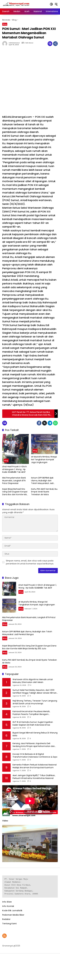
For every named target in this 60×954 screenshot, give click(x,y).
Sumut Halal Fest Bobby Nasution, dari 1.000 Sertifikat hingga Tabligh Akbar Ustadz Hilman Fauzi (35, 691)
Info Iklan (7, 901)
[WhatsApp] (55, 423)
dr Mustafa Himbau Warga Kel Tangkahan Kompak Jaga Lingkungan (44, 459)
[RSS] (4, 936)
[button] (51, 4)
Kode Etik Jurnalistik (12, 910)
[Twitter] (44, 423)
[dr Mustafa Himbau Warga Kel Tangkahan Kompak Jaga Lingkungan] (44, 444)
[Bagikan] (55, 43)
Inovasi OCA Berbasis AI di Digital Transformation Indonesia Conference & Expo (35, 755)
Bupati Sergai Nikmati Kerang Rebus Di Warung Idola (35, 734)
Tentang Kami (9, 923)
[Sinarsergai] (16, 4)
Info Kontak (8, 906)
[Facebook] (39, 423)
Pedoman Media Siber (13, 914)
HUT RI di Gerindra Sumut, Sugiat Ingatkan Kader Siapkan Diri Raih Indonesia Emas (33, 723)
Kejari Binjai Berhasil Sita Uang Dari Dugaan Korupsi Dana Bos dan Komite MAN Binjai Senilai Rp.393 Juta (15, 492)
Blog (5, 24)
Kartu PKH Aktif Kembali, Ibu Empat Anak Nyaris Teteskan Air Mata (44, 492)
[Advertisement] (30, 82)
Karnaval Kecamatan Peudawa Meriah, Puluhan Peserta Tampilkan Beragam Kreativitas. (31, 713)
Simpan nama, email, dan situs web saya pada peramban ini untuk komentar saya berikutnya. (30, 562)
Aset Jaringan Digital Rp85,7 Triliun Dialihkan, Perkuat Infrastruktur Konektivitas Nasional (34, 777)
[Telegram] (50, 423)
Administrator (14, 43)
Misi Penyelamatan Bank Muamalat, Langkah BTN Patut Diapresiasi (14, 481)
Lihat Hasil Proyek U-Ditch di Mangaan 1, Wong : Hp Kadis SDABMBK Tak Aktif (14, 469)
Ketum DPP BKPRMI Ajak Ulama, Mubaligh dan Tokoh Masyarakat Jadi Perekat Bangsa (42, 481)
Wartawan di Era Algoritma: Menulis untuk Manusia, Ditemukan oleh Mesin (33, 681)
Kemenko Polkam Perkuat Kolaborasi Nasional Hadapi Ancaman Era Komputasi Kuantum (35, 766)
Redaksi (6, 919)
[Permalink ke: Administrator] (5, 43)
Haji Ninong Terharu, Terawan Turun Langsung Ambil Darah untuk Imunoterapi (35, 702)
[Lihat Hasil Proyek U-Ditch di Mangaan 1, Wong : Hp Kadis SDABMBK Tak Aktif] (15, 449)
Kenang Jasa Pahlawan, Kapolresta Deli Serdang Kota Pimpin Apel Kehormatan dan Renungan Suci (34, 745)
